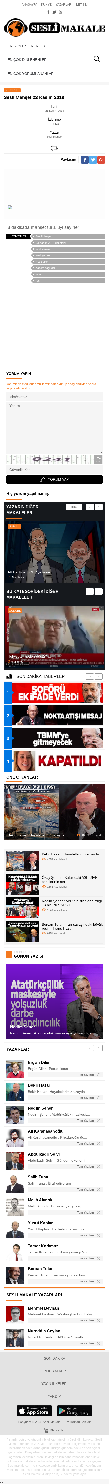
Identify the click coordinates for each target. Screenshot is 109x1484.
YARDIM (54, 1396)
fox (38, 280)
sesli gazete (43, 255)
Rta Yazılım (57, 1430)
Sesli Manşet (43, 236)
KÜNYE (46, 4)
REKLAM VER (54, 1371)
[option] (54, 552)
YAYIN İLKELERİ (54, 1384)
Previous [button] (90, 507)
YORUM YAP (58, 479)
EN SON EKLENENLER (26, 46)
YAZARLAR (63, 4)
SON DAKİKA (54, 1358)
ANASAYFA (29, 4)
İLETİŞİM (81, 4)
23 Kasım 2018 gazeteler (51, 242)
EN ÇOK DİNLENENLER (27, 60)
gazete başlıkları (46, 267)
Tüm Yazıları (86, 1075)
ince (38, 274)
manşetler (42, 261)
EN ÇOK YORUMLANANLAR (31, 74)
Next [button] (99, 507)
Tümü (74, 507)
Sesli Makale (54, 27)
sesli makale (43, 249)
